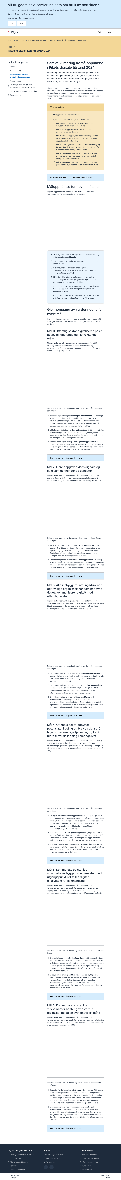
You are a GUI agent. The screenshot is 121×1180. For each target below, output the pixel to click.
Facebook (46, 1167)
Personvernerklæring (90, 1155)
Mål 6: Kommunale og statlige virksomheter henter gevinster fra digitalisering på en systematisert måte (77, 163)
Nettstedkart (87, 1170)
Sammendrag (15, 71)
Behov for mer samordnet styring (23, 91)
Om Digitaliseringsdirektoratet (22, 1155)
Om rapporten (15, 95)
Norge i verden (16, 81)
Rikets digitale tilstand (37, 40)
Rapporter (20, 40)
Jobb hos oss (15, 1158)
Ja (12, 23)
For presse (14, 1166)
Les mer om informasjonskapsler (21, 18)
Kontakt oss (50, 1162)
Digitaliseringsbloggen (19, 1162)
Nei (21, 23)
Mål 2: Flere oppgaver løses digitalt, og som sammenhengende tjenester (73, 131)
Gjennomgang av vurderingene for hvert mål (71, 119)
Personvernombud (17, 1170)
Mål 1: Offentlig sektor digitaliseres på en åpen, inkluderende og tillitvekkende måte (75, 124)
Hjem (10, 40)
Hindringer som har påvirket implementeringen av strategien (23, 86)
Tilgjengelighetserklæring (92, 1158)
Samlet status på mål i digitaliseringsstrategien (68, 40)
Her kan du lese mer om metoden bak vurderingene (71, 177)
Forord (12, 67)
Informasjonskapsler (90, 1162)
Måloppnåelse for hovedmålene (66, 115)
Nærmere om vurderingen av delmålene (66, 458)
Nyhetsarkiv (86, 1166)
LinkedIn (52, 1167)
